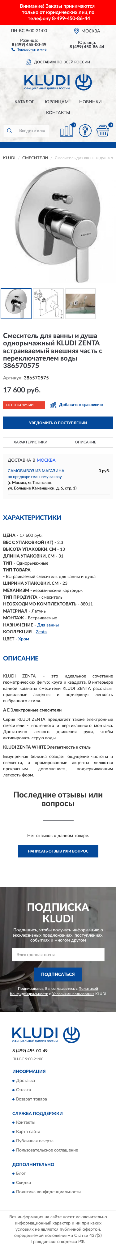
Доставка (25, 1081)
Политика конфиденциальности (48, 1192)
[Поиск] (9, 131)
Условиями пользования (73, 994)
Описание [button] (85, 442)
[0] (103, 130)
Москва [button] (46, 460)
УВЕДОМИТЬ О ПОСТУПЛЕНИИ (58, 423)
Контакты (58, 113)
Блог (21, 1174)
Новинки (90, 102)
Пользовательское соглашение (47, 1150)
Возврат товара (31, 1099)
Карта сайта (28, 1132)
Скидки (23, 1183)
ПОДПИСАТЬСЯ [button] (58, 974)
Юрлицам (57, 102)
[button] (28, 49)
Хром (23, 639)
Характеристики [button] (30, 442)
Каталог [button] (24, 102)
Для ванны (48, 625)
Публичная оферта (35, 1141)
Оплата (23, 1090)
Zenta (41, 632)
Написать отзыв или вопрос (58, 851)
